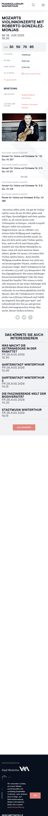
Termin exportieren (32, 73)
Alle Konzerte (24, 427)
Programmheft (10, 80)
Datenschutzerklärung (15, 807)
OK (35, 795)
